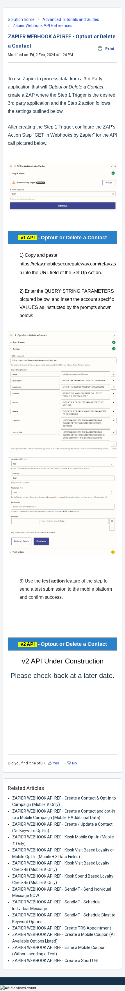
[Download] (51, 505)
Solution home (21, 19)
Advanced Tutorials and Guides (70, 19)
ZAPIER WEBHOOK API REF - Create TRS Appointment (61, 928)
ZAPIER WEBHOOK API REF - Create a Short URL (55, 960)
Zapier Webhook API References (42, 25)
